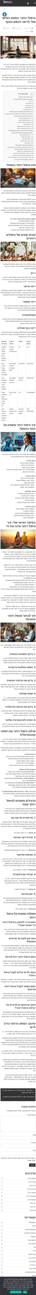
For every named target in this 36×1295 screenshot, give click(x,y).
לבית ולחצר (32, 1254)
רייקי (30, 101)
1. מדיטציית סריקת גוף (25, 135)
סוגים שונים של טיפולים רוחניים (23, 99)
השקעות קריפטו (30, 1229)
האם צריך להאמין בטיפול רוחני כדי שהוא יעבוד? (19, 147)
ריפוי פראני (28, 103)
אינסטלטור (32, 1222)
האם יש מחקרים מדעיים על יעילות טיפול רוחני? (19, 157)
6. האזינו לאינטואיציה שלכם (24, 128)
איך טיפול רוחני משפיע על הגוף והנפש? (20, 111)
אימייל (33, 1143)
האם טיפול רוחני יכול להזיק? (24, 151)
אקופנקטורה (28, 107)
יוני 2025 (33, 1207)
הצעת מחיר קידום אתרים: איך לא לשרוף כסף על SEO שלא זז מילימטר (18, 1092)
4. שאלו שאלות (27, 124)
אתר (34, 1150)
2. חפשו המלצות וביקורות (25, 120)
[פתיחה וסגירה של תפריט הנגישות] (4, 14)
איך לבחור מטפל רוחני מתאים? (23, 116)
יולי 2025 (33, 1203)
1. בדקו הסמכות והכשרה (25, 118)
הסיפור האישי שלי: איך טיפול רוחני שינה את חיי (18, 114)
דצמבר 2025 (32, 1193)
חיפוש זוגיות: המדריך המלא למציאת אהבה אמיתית (18, 1098)
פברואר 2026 (31, 1189)
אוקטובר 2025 (31, 1196)
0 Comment (18, 28)
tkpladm (7, 28)
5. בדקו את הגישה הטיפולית (24, 126)
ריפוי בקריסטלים (27, 109)
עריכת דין (33, 1265)
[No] (33, 1286)
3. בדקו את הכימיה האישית (24, 122)
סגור (25, 1292)
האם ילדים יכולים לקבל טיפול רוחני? (22, 153)
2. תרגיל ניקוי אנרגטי (26, 137)
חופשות (33, 1237)
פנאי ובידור (32, 1268)
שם (34, 1135)
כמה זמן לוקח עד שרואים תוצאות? (22, 149)
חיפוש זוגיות (32, 1240)
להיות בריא (32, 1258)
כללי (34, 1251)
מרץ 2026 (32, 1185)
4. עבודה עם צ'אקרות (25, 141)
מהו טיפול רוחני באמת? (25, 97)
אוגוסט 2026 (32, 1178)
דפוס (34, 1226)
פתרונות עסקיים (30, 1272)
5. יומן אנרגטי (27, 143)
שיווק (34, 1276)
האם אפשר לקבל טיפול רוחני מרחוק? (22, 155)
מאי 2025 (33, 1210)
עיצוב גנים (32, 1261)
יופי (34, 1247)
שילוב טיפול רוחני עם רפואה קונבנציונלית (20, 130)
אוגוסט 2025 (32, 1200)
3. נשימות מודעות (26, 139)
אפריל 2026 (32, 1182)
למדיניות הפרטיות (16, 1292)
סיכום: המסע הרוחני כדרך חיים (23, 159)
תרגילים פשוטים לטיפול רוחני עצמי (22, 133)
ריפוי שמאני (28, 105)
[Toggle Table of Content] (31, 94)
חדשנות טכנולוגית (30, 1233)
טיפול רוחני (28, 31)
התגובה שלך (31, 1115)
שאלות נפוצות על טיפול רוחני (23, 145)
